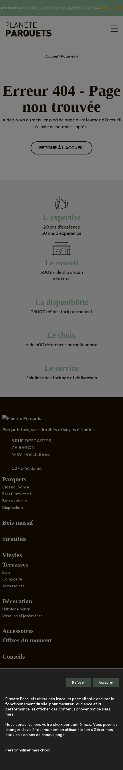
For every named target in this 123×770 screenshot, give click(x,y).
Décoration (17, 601)
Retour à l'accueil (61, 147)
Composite (12, 579)
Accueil (51, 56)
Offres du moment (26, 640)
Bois (6, 572)
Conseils (13, 656)
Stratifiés (14, 538)
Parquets (14, 479)
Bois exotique (14, 500)
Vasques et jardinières (22, 615)
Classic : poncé (15, 487)
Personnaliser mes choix (27, 750)
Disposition (12, 507)
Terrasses (15, 564)
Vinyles (12, 555)
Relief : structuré (17, 493)
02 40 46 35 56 (26, 468)
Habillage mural (16, 609)
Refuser (78, 682)
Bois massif (17, 522)
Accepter (106, 682)
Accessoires (13, 585)
